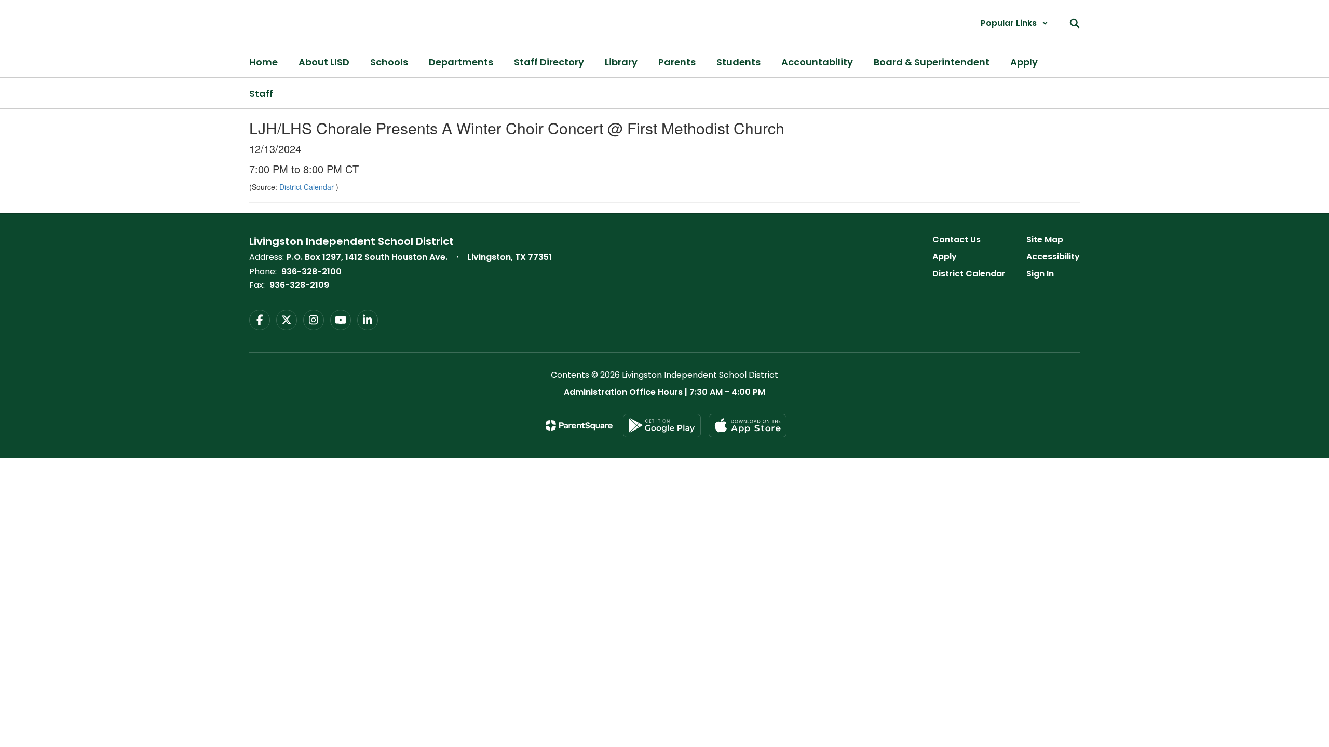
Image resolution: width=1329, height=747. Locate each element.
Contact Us (956, 239)
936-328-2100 (311, 272)
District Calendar (307, 187)
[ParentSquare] (579, 425)
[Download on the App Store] (747, 425)
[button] (1014, 23)
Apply (944, 256)
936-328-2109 (299, 285)
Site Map (1044, 239)
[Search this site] (1074, 23)
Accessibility (1053, 256)
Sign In (1040, 274)
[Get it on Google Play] (662, 425)
